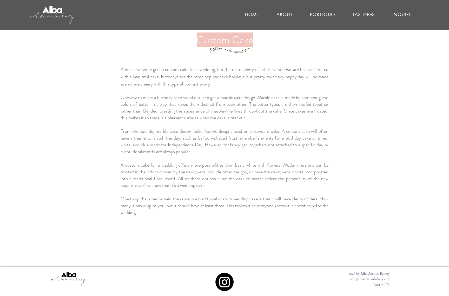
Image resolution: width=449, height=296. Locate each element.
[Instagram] (224, 282)
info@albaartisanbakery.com (370, 279)
